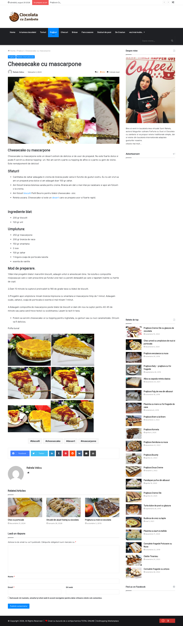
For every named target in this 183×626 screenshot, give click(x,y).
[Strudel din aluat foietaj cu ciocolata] (63, 507)
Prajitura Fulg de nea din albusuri (158, 391)
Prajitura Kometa (151, 429)
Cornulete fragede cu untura (156, 569)
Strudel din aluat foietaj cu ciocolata (62, 520)
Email (11, 587)
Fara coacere (87, 32)
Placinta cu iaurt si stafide (155, 531)
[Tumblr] (59, 453)
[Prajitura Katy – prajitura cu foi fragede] (134, 370)
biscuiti (27, 193)
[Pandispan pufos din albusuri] (134, 484)
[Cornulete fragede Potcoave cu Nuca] (134, 547)
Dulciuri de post (104, 32)
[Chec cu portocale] (25, 507)
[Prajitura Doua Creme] (134, 471)
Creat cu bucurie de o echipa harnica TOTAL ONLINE (71, 621)
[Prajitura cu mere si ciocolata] (102, 507)
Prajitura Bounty (151, 455)
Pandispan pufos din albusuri (157, 480)
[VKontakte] (79, 453)
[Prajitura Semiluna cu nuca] (134, 446)
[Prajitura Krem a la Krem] (134, 420)
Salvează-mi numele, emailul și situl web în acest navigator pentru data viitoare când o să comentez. (56, 598)
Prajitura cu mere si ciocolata (98, 520)
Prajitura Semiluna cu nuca (156, 442)
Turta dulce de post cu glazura (157, 505)
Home (12, 32)
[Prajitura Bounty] (134, 458)
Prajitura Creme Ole (152, 493)
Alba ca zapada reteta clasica (157, 379)
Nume (11, 576)
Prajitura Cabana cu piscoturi (62, 2)
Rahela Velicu (18, 72)
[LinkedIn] (52, 453)
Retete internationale (25, 57)
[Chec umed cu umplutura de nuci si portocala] (134, 344)
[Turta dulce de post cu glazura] (134, 509)
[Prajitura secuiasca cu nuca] (134, 357)
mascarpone (89, 441)
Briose (75, 32)
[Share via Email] (86, 453)
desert (55, 197)
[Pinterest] (65, 453)
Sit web (69, 587)
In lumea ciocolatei (27, 32)
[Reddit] (72, 453)
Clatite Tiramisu (151, 556)
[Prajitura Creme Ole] (134, 496)
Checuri (64, 32)
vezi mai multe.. (136, 32)
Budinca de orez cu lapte (155, 518)
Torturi (43, 32)
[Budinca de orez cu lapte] (134, 522)
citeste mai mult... (134, 143)
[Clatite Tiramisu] (134, 560)
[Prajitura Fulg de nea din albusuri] (134, 395)
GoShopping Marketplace (107, 621)
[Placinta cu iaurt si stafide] (134, 535)
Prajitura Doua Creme (153, 467)
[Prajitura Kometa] (134, 433)
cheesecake (53, 441)
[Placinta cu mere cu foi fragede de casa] (134, 408)
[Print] (93, 453)
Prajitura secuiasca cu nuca (156, 353)
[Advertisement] (150, 235)
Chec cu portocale (16, 520)
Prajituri (53, 32)
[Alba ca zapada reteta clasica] (134, 382)
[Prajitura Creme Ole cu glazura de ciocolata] (134, 332)
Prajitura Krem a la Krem (155, 417)
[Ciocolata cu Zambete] (24, 16)
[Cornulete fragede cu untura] (134, 573)
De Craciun (120, 32)
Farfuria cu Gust (156, 131)
